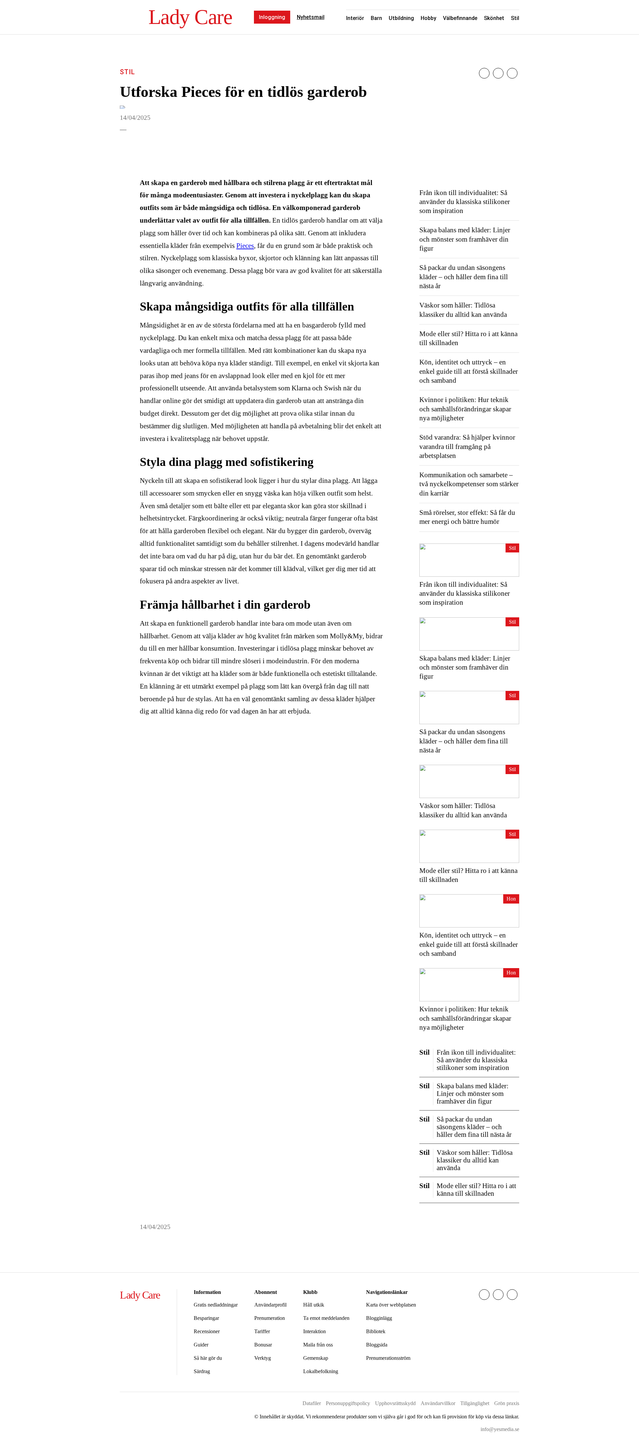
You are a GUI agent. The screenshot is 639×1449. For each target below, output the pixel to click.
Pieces (245, 246)
